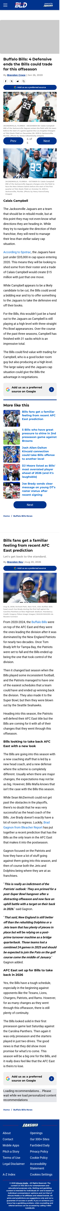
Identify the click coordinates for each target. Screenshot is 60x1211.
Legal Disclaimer (14, 1164)
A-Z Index (9, 1174)
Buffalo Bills (39, 622)
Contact (8, 1139)
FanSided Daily (40, 1145)
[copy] (23, 81)
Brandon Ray (15, 561)
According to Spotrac (17, 252)
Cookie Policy (39, 1157)
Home (6, 516)
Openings (36, 1133)
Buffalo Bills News (22, 516)
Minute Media (22, 1183)
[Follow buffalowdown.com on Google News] (51, 389)
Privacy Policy (39, 1151)
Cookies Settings (41, 1174)
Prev (13, 141)
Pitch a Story (11, 1151)
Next (47, 141)
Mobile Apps (11, 1145)
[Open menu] (5, 5)
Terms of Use (11, 1157)
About (7, 1133)
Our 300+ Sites (39, 1139)
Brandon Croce (16, 75)
